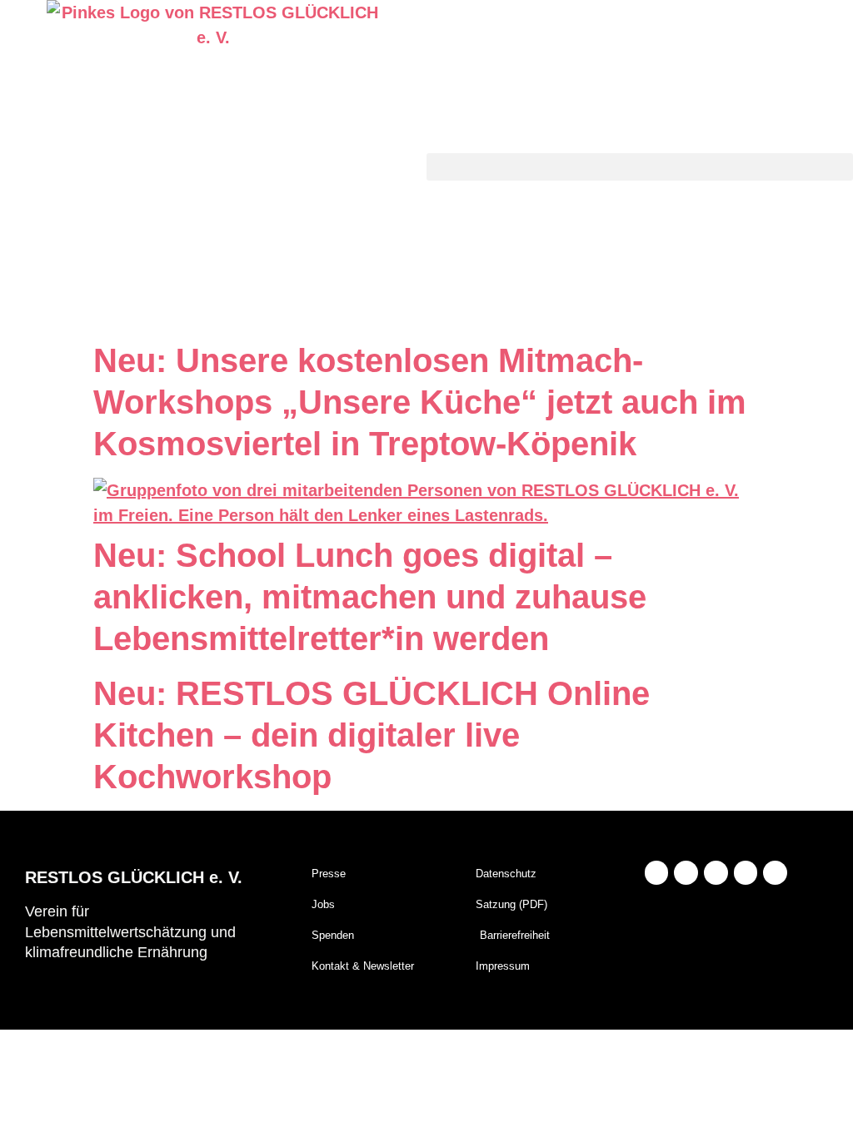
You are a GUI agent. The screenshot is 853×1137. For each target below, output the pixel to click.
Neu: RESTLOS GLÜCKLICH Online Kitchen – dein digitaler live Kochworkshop (371, 735)
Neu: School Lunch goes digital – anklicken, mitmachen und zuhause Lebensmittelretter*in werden (369, 597)
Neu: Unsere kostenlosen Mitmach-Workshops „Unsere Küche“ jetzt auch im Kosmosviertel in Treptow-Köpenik (419, 402)
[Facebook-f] (686, 873)
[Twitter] (746, 873)
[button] (639, 167)
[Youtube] (716, 873)
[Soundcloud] (775, 873)
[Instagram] (657, 873)
